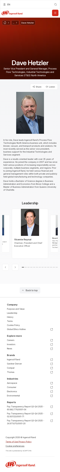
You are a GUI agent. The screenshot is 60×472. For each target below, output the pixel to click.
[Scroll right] (15, 267)
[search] (55, 4)
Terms (10, 321)
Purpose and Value (16, 309)
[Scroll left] (5, 267)
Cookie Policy (13, 325)
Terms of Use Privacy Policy (19, 441)
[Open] (55, 13)
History (10, 317)
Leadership (12, 313)
